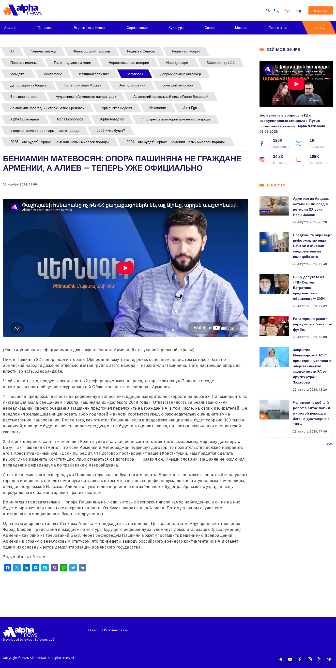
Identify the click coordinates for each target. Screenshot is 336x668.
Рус (287, 11)
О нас (92, 630)
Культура (176, 28)
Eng (298, 11)
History (318, 28)
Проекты (275, 28)
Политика (45, 28)
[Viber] (54, 567)
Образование (137, 28)
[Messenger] (35, 567)
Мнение (241, 28)
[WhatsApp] (63, 567)
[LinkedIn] (26, 567)
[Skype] (45, 567)
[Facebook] (7, 567)
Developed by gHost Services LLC (29, 639)
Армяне (10, 28)
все (329, 443)
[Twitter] (17, 567)
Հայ (276, 11)
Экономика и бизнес (90, 28)
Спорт (209, 28)
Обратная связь (115, 630)
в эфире (320, 10)
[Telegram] (73, 567)
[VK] (82, 567)
